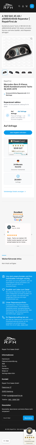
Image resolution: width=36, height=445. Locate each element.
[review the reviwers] (8, 232)
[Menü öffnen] (32, 6)
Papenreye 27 (6, 387)
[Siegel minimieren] (34, 431)
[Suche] (19, 6)
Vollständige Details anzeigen (14, 191)
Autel (19, 314)
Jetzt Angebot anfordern (18, 132)
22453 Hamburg (7, 391)
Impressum (6, 359)
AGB (3, 364)
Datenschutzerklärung (9, 361)
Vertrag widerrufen (8, 373)
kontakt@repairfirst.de (14, 395)
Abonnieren (28, 418)
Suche (4, 366)
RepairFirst (7, 81)
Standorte (5, 368)
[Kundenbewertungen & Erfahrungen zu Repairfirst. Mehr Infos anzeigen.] (18, 147)
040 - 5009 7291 (22, 325)
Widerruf (5, 371)
